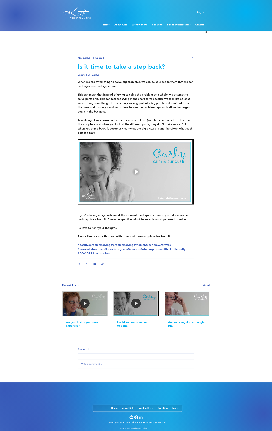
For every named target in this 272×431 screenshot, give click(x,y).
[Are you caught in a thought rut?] (187, 303)
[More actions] (192, 58)
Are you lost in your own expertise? (82, 323)
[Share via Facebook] (79, 263)
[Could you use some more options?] (136, 303)
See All (206, 284)
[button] (205, 32)
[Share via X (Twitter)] (86, 263)
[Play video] (136, 171)
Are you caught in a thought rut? (186, 323)
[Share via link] (102, 263)
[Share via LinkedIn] (94, 263)
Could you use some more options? (134, 323)
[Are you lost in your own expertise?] (85, 303)
